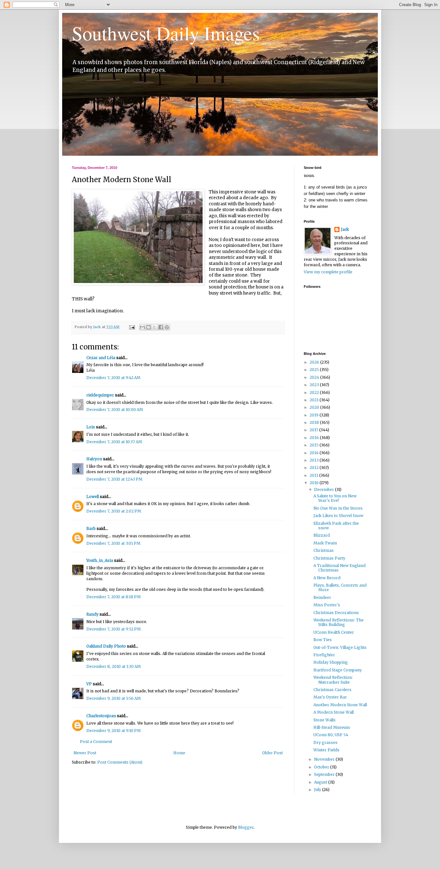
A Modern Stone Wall (333, 712)
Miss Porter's (326, 604)
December (324, 489)
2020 (315, 407)
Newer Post (84, 752)
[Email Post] (132, 327)
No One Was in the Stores (338, 508)
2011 (314, 475)
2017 (314, 429)
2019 (315, 415)
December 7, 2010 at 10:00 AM (114, 409)
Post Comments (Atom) (119, 762)
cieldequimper (100, 395)
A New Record (326, 577)
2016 (315, 437)
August (321, 782)
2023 (315, 384)
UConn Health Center (333, 632)
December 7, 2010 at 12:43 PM (114, 479)
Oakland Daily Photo (106, 646)
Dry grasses (325, 742)
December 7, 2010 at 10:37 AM (114, 441)
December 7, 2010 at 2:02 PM (113, 511)
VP (89, 683)
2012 (315, 467)
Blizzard (321, 535)
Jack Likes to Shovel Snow (338, 515)
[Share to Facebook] (161, 327)
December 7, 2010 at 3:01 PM (113, 543)
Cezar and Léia (100, 357)
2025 (315, 369)
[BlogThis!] (148, 327)
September (325, 774)
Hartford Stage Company (337, 670)
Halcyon (94, 458)
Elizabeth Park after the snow (336, 525)
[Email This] (142, 327)
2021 (315, 399)
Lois (90, 427)
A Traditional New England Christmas (339, 567)
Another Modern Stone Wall (340, 704)
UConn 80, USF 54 (330, 734)
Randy (92, 614)
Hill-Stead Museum (331, 727)
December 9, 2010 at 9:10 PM (113, 730)
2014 (315, 452)
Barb (91, 528)
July (318, 789)
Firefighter (324, 654)
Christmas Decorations (336, 612)
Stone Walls (324, 720)
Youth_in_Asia (99, 560)
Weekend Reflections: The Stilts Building (338, 622)
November (325, 759)
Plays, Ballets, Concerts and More (340, 587)
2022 (315, 392)
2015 (315, 445)
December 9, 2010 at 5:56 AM (113, 698)
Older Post (272, 752)
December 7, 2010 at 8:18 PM (113, 596)
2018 (315, 422)
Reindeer (322, 597)
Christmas (323, 550)
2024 (315, 377)
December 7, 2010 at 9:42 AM (113, 377)
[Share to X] (154, 327)
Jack (345, 229)
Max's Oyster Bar (330, 697)
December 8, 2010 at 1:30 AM (113, 666)
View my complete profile (328, 271)
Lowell (92, 496)
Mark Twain (325, 543)
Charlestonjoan (101, 715)
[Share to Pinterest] (167, 327)
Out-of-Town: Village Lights (340, 647)
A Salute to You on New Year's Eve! (335, 498)
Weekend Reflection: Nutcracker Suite (333, 679)
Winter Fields (326, 749)
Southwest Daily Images (166, 33)
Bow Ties (322, 639)
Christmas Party (329, 558)
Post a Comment (96, 741)
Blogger (245, 827)
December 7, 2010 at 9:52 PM (113, 629)
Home (179, 752)
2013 (315, 460)
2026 (315, 362)
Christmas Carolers (332, 689)
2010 (315, 482)
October (322, 767)
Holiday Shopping (330, 662)
